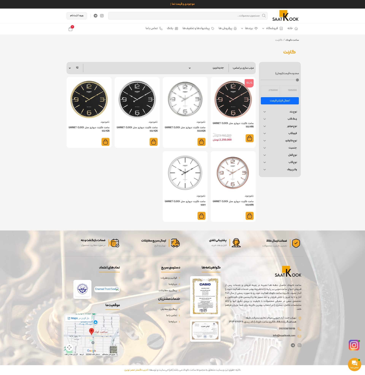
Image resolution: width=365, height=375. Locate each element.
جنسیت (293, 148)
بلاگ (170, 28)
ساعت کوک (292, 40)
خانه (290, 28)
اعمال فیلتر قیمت (280, 101)
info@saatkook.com (284, 336)
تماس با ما (152, 28)
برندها (249, 28)
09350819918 (287, 329)
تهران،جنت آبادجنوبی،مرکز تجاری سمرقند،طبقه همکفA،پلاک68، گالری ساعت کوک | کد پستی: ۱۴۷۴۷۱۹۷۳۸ (262, 320)
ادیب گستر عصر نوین (136, 370)
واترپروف (292, 170)
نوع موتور (292, 126)
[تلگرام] (95, 16)
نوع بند (293, 112)
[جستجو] (264, 16)
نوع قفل (292, 155)
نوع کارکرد (291, 141)
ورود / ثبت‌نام (76, 15)
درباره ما (173, 284)
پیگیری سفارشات (168, 290)
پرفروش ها (225, 28)
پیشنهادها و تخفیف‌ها (196, 28)
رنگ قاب (292, 119)
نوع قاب (293, 162)
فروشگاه (272, 28)
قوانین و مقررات (169, 278)
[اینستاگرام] (102, 16)
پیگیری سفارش (169, 309)
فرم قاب (292, 133)
